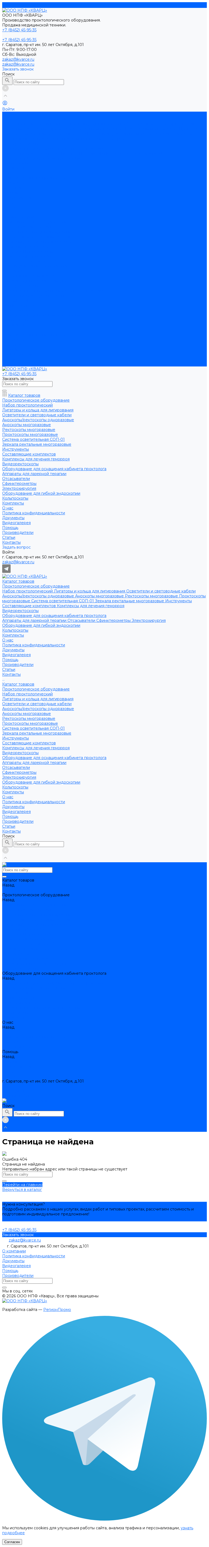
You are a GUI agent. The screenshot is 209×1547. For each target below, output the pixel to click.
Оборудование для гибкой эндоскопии (41, 158)
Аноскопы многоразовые (100, 128)
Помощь (10, 349)
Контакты (11, 364)
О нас (7, 329)
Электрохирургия (149, 153)
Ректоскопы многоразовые (152, 128)
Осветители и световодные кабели (161, 123)
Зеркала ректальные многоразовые (130, 133)
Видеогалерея (16, 187)
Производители (17, 197)
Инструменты (178, 133)
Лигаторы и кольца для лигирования (90, 123)
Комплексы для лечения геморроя (90, 138)
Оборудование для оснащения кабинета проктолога (54, 148)
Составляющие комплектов (29, 138)
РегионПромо (57, 1309)
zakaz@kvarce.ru (18, 59)
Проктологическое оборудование (36, 119)
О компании (14, 1251)
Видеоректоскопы (20, 143)
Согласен (12, 1542)
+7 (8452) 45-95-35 (19, 1086)
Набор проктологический (28, 123)
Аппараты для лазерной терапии (34, 153)
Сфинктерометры (114, 153)
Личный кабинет (18, 1095)
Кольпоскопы (15, 163)
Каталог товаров (18, 217)
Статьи (8, 359)
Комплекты (13, 324)
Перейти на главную (22, 1184)
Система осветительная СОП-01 (63, 133)
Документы (13, 182)
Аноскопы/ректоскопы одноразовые (38, 128)
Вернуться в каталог (22, 1189)
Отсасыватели (81, 153)
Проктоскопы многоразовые (30, 256)
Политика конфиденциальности (33, 177)
